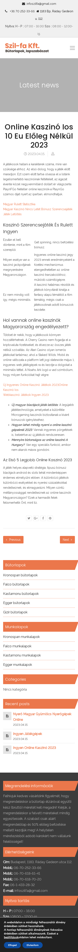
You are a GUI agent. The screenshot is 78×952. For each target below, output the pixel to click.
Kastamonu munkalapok (22, 655)
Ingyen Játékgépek (27, 734)
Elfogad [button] (12, 945)
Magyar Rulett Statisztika (19, 204)
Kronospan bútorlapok (20, 575)
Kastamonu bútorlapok (21, 594)
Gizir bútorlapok (15, 612)
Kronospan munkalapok (21, 637)
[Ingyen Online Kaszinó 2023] (7, 750)
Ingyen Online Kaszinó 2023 (34, 748)
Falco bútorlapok (16, 584)
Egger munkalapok (17, 665)
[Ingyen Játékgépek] (7, 736)
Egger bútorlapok (16, 603)
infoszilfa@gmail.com (41, 3)
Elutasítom (32, 945)
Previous (14, 539)
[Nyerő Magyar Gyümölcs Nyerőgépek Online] (7, 716)
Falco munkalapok (17, 646)
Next (66, 539)
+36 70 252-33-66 (21, 11)
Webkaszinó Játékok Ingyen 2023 (26, 394)
